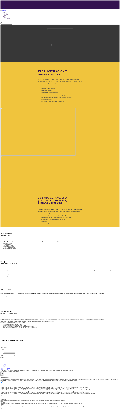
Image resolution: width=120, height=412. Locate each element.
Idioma (4, 17)
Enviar (2, 357)
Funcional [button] (2, 394)
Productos (4, 13)
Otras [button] (1, 407)
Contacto (4, 15)
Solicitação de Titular (4, 369)
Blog (4, 16)
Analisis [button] (1, 401)
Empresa (2, 351)
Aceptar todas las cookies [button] (14, 371)
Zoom (7, 14)
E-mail (1, 349)
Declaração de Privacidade (5, 368)
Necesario (3, 382)
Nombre (1, 347)
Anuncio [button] (2, 404)
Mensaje (1, 355)
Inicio (4, 12)
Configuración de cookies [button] (5, 371)
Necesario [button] (2, 381)
